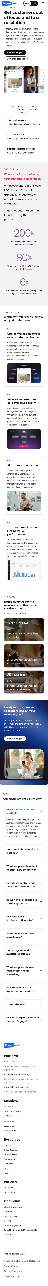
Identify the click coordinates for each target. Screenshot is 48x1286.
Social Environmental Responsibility (20, 1230)
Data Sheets (10, 1159)
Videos (7, 1173)
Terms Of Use (11, 1266)
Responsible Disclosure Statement (22, 1260)
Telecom (8, 1115)
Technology (9, 1192)
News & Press (10, 1216)
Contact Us (9, 1234)
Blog (6, 1168)
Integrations (10, 1130)
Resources (12, 1139)
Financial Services (12, 1111)
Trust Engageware (12, 1225)
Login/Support (11, 1276)
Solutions (8, 1187)
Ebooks (7, 1145)
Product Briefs (10, 1154)
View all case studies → (16, 613)
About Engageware (13, 1207)
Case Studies (10, 1150)
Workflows (9, 1126)
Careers (8, 1211)
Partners (11, 1182)
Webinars (8, 1163)
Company (12, 1201)
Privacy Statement (13, 1271)
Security (8, 1220)
